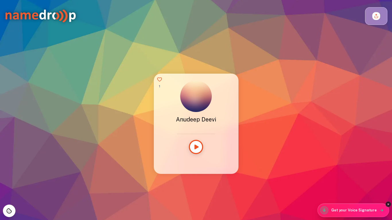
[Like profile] (159, 79)
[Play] (196, 147)
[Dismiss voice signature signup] (388, 204)
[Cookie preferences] (9, 211)
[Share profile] (376, 16)
